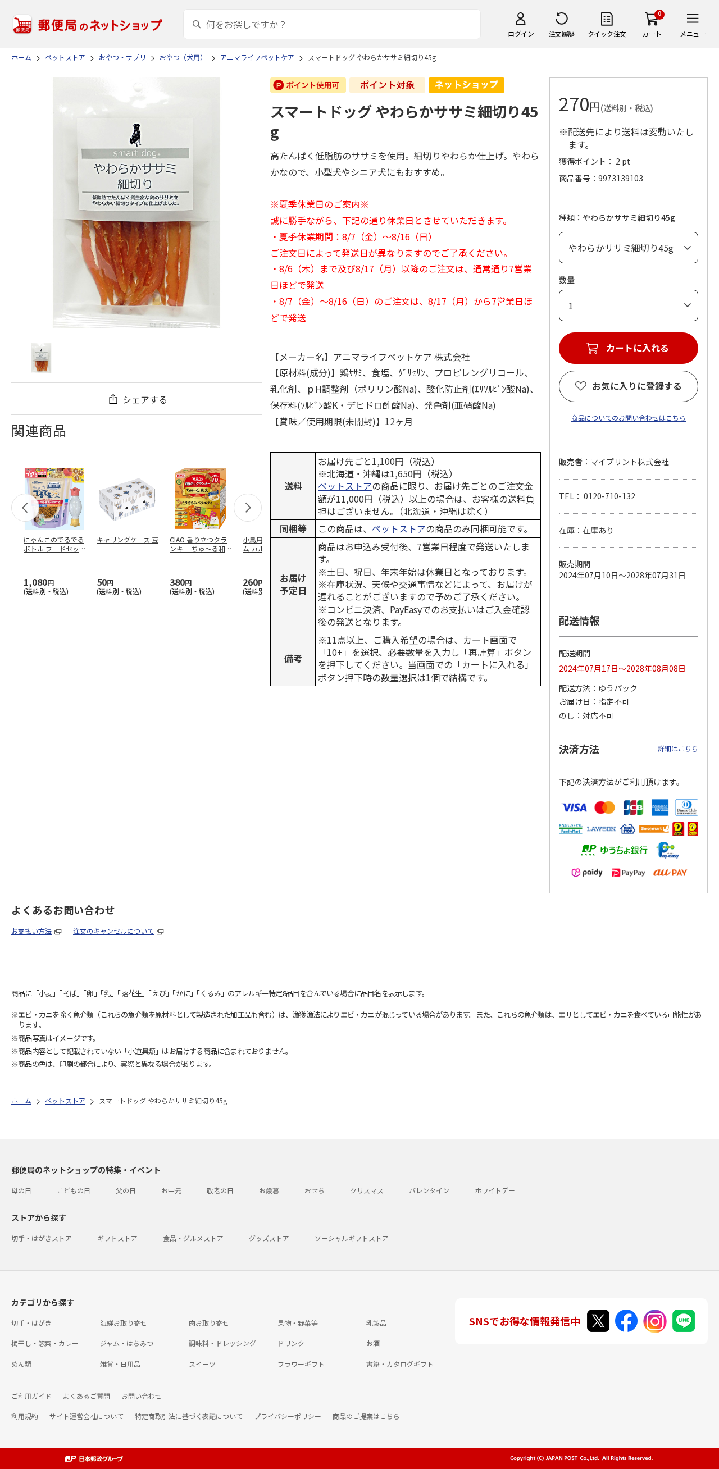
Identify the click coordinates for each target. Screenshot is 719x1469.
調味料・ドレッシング (222, 1343)
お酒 (373, 1343)
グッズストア (269, 1238)
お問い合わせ (141, 1395)
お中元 (171, 1190)
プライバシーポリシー (287, 1416)
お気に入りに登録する (637, 386)
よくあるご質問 (86, 1395)
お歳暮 (269, 1190)
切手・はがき (31, 1322)
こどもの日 (73, 1190)
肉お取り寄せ (209, 1322)
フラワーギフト (301, 1363)
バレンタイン (429, 1190)
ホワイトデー (495, 1190)
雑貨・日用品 (120, 1363)
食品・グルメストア (193, 1238)
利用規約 (24, 1416)
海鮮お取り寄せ (123, 1322)
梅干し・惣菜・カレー (45, 1343)
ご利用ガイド (31, 1395)
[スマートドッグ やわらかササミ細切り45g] (41, 358)
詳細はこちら (678, 748)
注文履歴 (562, 33)
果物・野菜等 (297, 1322)
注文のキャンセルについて (113, 931)
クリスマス (367, 1190)
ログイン (521, 33)
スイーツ (202, 1363)
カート (652, 33)
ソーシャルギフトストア (352, 1238)
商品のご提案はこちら (366, 1416)
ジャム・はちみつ (126, 1343)
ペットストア (345, 485)
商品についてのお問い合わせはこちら (628, 417)
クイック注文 (607, 33)
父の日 (126, 1190)
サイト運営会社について (86, 1416)
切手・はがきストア (41, 1238)
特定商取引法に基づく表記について (189, 1416)
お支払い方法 (31, 931)
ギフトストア (117, 1238)
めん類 (21, 1363)
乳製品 (376, 1322)
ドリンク (290, 1343)
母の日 (21, 1190)
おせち (314, 1190)
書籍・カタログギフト (400, 1363)
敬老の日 (220, 1190)
